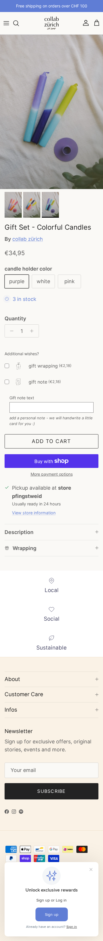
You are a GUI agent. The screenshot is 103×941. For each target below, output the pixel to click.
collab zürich (27, 239)
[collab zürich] (51, 23)
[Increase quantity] (33, 331)
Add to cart (51, 441)
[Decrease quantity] (10, 331)
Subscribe (51, 791)
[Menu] (6, 23)
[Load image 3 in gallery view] (51, 112)
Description (19, 532)
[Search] (19, 23)
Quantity (15, 318)
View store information (34, 512)
